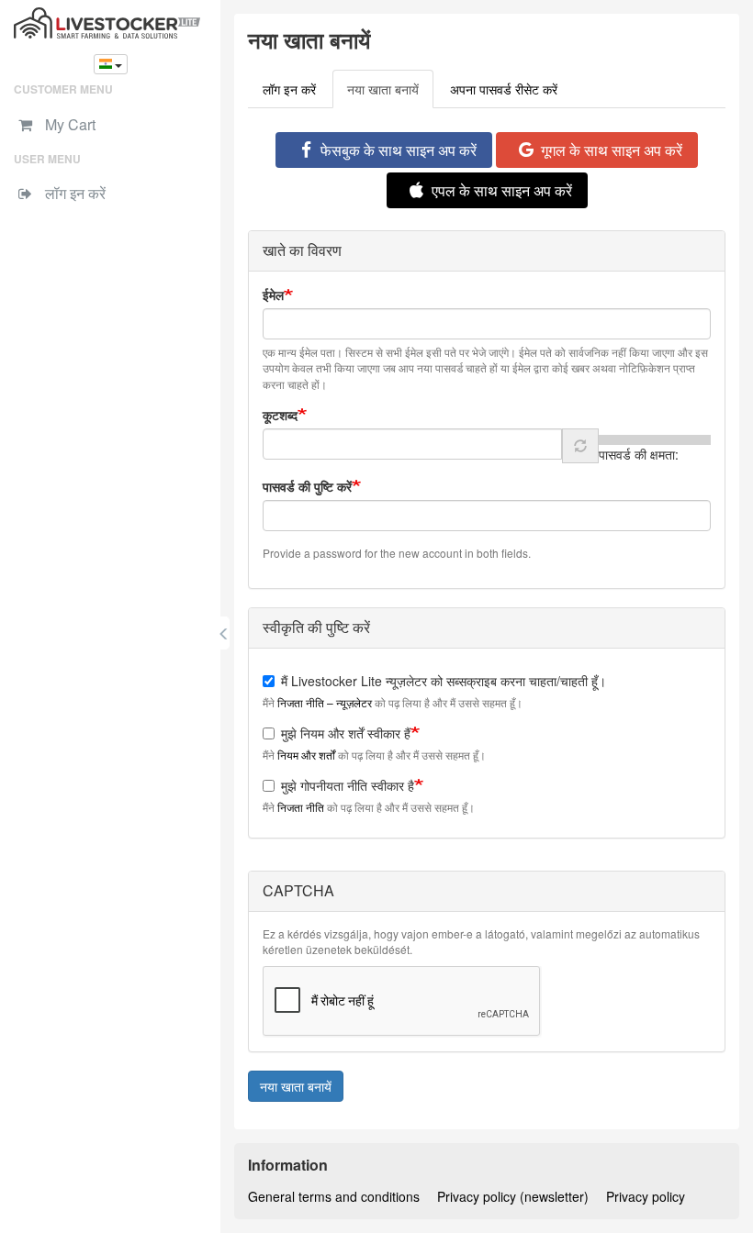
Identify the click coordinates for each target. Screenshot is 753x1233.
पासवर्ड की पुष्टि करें (307, 486)
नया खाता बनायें (390, 94)
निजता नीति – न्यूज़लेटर (324, 702)
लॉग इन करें (289, 89)
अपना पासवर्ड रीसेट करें (503, 89)
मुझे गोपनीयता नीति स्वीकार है (347, 785)
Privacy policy (645, 1196)
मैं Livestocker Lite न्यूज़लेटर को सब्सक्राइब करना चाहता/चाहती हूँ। (443, 681)
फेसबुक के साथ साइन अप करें (398, 150)
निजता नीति (300, 807)
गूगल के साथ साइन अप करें (611, 150)
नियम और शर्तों (306, 754)
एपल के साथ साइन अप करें (502, 190)
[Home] (110, 23)
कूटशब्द (280, 414)
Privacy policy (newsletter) (513, 1196)
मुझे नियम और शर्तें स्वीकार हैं (345, 733)
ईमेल (273, 294)
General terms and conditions (334, 1196)
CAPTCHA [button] (298, 890)
